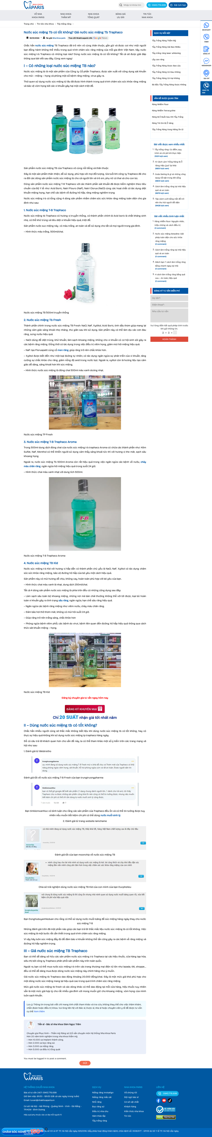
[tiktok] (170, 1101)
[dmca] (166, 1119)
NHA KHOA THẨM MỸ (65, 16)
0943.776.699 (50, 1092)
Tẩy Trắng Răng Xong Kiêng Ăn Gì (167, 129)
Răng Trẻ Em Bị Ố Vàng (162, 123)
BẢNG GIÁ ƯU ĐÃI (121, 16)
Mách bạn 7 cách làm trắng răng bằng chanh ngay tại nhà (170, 265)
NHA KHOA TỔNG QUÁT (94, 16)
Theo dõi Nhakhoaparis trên (80, 38)
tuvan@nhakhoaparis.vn (42, 1100)
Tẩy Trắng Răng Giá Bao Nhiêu (166, 47)
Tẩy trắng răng (64, 24)
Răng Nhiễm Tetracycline (163, 110)
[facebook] (158, 1101)
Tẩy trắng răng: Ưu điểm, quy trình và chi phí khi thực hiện (168, 152)
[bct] (166, 1113)
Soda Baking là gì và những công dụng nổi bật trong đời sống (170, 177)
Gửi (85, 1063)
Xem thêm (39, 1011)
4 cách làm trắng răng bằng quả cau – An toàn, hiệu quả (170, 277)
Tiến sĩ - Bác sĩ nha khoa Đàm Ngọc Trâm (59, 1024)
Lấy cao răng (158, 59)
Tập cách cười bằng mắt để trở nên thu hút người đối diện (169, 202)
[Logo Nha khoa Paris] (33, 1079)
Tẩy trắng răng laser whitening (166, 53)
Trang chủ (29, 24)
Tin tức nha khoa (45, 24)
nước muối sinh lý (110, 815)
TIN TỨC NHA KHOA (147, 16)
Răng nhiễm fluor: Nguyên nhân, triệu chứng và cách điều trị (169, 224)
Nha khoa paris (58, 38)
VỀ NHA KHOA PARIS (38, 16)
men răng (63, 350)
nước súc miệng (44, 45)
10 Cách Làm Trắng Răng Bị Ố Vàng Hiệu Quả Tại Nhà (168, 165)
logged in (41, 1058)
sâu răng (63, 600)
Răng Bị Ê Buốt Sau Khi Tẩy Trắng (167, 117)
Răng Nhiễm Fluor (160, 104)
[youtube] (164, 1101)
